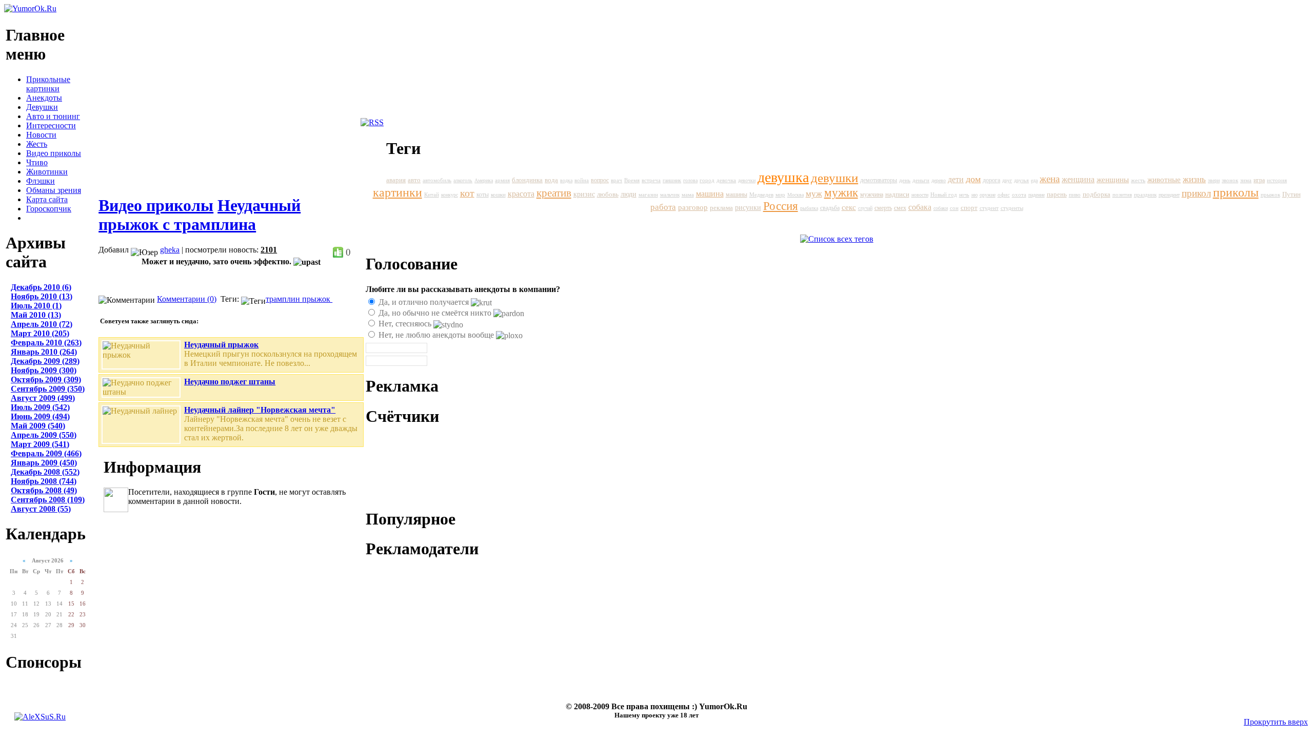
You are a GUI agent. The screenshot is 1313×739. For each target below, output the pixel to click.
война (581, 180)
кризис (584, 194)
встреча (651, 180)
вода (551, 180)
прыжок (317, 299)
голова (690, 180)
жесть (1138, 180)
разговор (693, 207)
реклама (721, 207)
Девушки (42, 107)
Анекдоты (44, 97)
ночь (964, 195)
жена (1050, 178)
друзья (1021, 180)
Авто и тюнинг (53, 116)
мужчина (871, 194)
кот (467, 193)
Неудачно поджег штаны (229, 381)
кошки (498, 194)
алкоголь (462, 180)
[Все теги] (836, 239)
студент (989, 208)
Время (632, 180)
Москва (795, 195)
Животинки (47, 171)
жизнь (1194, 179)
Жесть (36, 144)
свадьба (830, 207)
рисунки (748, 207)
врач (616, 180)
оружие (988, 195)
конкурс (449, 195)
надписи (897, 194)
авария (396, 180)
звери (1214, 180)
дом (973, 179)
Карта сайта (47, 199)
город (707, 180)
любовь (608, 194)
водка (566, 180)
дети (956, 179)
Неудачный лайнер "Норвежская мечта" (259, 409)
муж (814, 194)
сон (954, 208)
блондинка (527, 180)
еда (1034, 180)
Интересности (51, 125)
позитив (1122, 195)
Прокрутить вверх (1276, 721)
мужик (841, 192)
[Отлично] (338, 252)
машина (710, 194)
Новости (41, 134)
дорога (991, 180)
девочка (726, 180)
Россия (780, 206)
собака (919, 207)
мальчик (670, 194)
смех (900, 207)
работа (663, 207)
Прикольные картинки (48, 84)
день (904, 180)
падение (1036, 195)
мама (688, 195)
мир (780, 194)
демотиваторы (878, 180)
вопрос (600, 180)
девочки (746, 180)
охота (1019, 195)
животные (1164, 179)
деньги (920, 180)
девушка (783, 177)
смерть (883, 207)
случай (865, 208)
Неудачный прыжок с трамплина (199, 215)
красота (521, 193)
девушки (834, 178)
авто (414, 180)
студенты (1012, 208)
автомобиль (437, 180)
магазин (648, 194)
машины (736, 194)
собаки (940, 208)
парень (1057, 194)
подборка (1096, 194)
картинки (397, 192)
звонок (1230, 180)
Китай (431, 194)
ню (974, 195)
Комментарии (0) (186, 299)
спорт (969, 207)
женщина (1078, 179)
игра (1259, 180)
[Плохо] (358, 252)
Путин (1291, 194)
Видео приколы (53, 153)
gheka (170, 249)
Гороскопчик (48, 208)
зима (1245, 180)
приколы (1236, 192)
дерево (938, 180)
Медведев (761, 194)
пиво (1075, 194)
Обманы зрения (53, 190)
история (1277, 180)
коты (482, 194)
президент (1169, 195)
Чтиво (37, 162)
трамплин (284, 299)
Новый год (943, 194)
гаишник (672, 180)
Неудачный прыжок (221, 344)
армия (502, 180)
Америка (483, 180)
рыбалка (809, 208)
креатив (553, 193)
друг (1007, 180)
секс (849, 207)
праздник (1145, 194)
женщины (1113, 180)
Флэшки (40, 181)
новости (919, 195)
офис (1004, 195)
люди (628, 194)
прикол (1196, 193)
